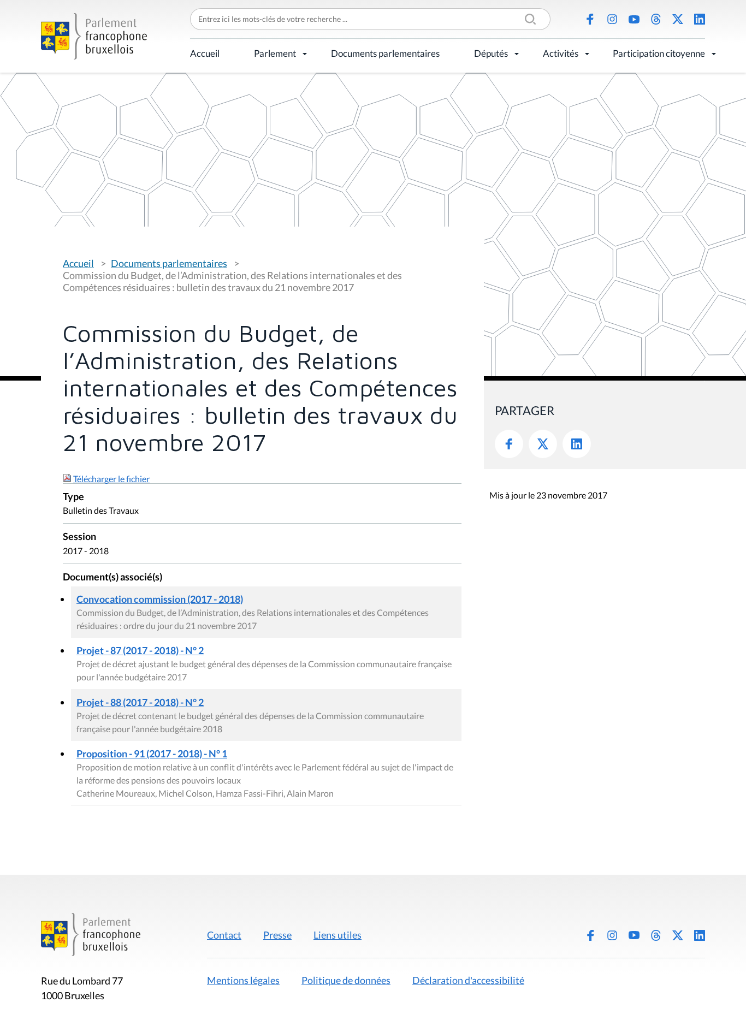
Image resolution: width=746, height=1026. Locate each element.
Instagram (612, 19)
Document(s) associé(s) (112, 577)
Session (79, 537)
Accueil (205, 53)
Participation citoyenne (659, 53)
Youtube (634, 19)
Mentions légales (243, 980)
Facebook (590, 19)
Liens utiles (337, 935)
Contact (224, 935)
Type (73, 497)
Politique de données (345, 980)
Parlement (275, 53)
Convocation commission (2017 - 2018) (159, 599)
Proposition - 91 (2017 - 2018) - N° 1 (151, 754)
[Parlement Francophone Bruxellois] (94, 36)
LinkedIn (699, 19)
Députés (491, 53)
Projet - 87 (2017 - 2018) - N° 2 (140, 650)
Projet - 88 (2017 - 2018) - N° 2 (140, 702)
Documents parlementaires (385, 53)
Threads (655, 19)
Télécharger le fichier (111, 478)
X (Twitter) (677, 19)
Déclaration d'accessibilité (468, 980)
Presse (277, 935)
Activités (560, 53)
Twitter (543, 444)
